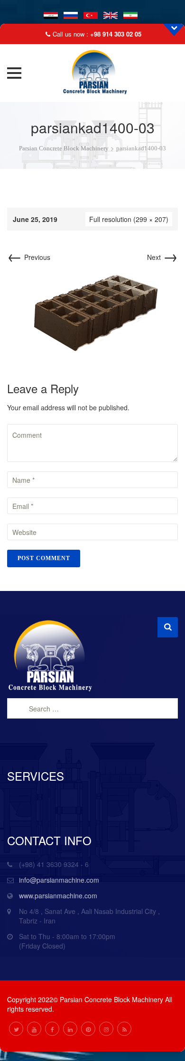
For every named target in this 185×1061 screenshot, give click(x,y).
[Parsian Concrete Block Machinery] (92, 73)
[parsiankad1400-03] (93, 311)
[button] (14, 73)
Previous (28, 257)
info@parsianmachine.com (59, 880)
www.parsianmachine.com (58, 895)
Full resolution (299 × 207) (128, 219)
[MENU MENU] (17, 73)
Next (162, 257)
